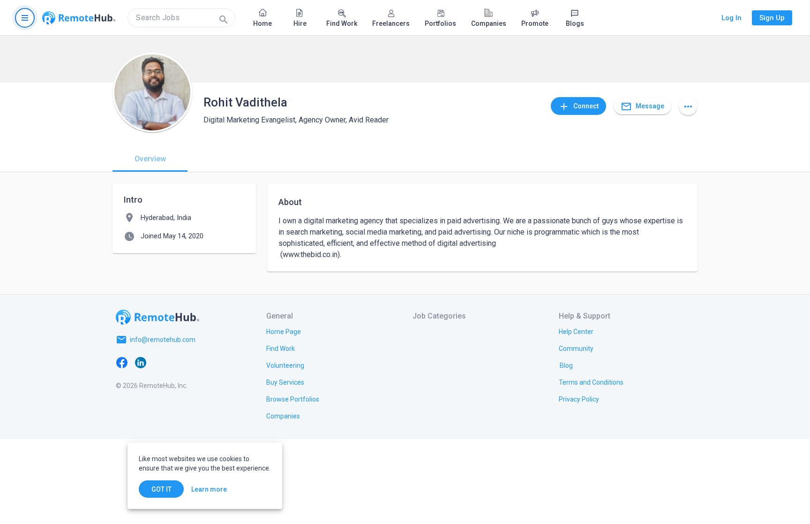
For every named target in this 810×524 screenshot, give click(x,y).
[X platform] (159, 362)
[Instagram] (178, 362)
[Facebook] (121, 362)
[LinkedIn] (140, 362)
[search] (181, 18)
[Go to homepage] (78, 17)
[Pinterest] (197, 362)
